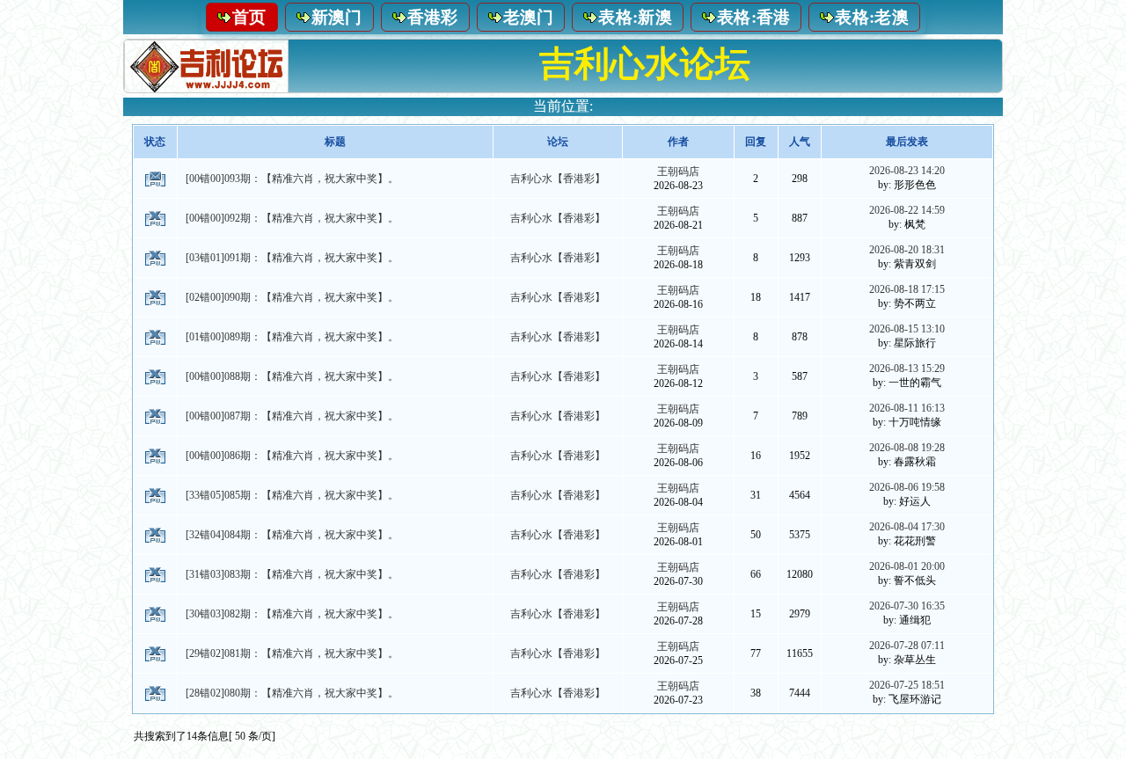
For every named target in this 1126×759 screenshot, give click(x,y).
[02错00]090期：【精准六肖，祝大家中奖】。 (292, 297)
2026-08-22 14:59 (907, 210)
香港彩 (432, 17)
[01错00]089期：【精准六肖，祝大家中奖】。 (292, 337)
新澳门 (336, 17)
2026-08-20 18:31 (907, 250)
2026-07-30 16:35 (907, 606)
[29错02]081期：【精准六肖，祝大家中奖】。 (292, 653)
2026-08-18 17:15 (907, 289)
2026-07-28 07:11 (907, 645)
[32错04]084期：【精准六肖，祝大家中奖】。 (292, 535)
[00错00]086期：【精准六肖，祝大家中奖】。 (292, 455)
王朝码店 (678, 171)
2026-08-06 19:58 (907, 487)
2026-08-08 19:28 (907, 448)
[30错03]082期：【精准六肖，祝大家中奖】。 (292, 614)
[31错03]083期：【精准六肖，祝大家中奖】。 (292, 574)
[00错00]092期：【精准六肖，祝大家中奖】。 (292, 218)
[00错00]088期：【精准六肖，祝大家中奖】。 (292, 376)
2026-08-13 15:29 (907, 368)
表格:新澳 (635, 17)
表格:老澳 (872, 17)
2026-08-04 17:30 (907, 527)
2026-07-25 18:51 (907, 685)
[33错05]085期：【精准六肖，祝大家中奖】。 (292, 495)
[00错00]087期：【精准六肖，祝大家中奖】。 (292, 416)
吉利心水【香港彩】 (557, 178)
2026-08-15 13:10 (907, 329)
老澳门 (528, 17)
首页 (249, 17)
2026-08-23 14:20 (907, 170)
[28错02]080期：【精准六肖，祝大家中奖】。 (292, 693)
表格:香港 (754, 17)
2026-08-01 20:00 (907, 566)
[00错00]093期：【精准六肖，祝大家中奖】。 (292, 178)
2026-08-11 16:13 (907, 408)
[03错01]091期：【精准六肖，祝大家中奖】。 (292, 258)
